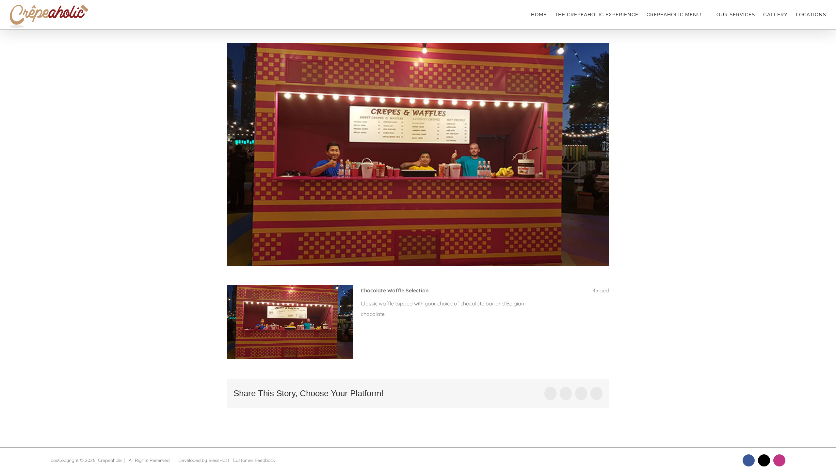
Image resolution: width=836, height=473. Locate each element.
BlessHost (218, 460)
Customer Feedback (254, 460)
